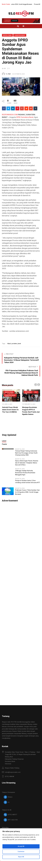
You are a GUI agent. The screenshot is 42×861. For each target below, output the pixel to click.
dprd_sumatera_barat (14, 343)
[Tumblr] (35, 108)
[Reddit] (26, 108)
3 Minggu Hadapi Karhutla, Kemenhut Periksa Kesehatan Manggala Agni (25, 473)
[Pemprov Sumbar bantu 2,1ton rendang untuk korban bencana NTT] (8, 481)
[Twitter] (8, 108)
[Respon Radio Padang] (21, 13)
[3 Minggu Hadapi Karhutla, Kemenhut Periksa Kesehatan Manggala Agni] (8, 472)
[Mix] (31, 108)
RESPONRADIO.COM (10, 114)
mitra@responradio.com (13, 772)
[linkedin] (13, 108)
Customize (21, 852)
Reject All (21, 857)
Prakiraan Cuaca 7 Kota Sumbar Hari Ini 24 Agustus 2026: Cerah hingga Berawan (27, 492)
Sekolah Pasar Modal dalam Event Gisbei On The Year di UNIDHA (30, 409)
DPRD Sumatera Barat (24, 117)
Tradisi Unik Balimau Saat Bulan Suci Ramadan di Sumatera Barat (10, 411)
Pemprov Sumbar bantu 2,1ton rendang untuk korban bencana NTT (27, 482)
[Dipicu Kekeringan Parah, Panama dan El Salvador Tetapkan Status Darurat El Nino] (8, 462)
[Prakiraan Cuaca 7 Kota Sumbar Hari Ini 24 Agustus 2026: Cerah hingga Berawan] (8, 491)
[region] (21, 844)
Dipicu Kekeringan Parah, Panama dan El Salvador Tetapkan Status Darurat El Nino (26, 463)
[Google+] (22, 108)
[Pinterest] (17, 108)
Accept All (21, 846)
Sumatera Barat (20, 35)
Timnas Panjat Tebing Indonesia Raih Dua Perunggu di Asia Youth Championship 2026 (26, 453)
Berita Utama (7, 35)
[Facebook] (4, 108)
